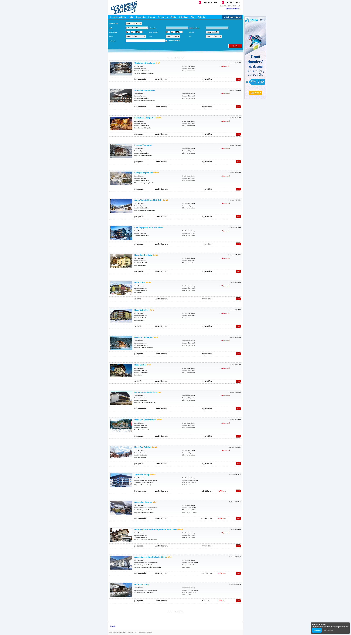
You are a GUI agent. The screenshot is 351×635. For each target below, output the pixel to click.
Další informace (328, 630)
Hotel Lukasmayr (142, 584)
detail (238, 79)
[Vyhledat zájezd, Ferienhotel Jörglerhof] (121, 123)
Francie (151, 17)
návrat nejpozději (153, 32)
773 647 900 (232, 2)
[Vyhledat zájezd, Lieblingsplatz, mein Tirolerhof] (121, 233)
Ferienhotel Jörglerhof (144, 118)
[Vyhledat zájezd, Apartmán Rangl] (121, 480)
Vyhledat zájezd (233, 17)
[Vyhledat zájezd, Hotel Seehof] (121, 370)
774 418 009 (209, 2)
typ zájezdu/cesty (113, 23)
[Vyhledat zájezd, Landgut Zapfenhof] (121, 178)
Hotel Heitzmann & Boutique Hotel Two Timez (155, 529)
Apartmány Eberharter (144, 90)
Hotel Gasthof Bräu (143, 255)
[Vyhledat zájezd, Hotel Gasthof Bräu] (121, 261)
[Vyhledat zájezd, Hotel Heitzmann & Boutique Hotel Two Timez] (121, 535)
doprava (111, 36)
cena (190, 36)
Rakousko (141, 17)
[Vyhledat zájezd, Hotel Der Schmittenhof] (121, 425)
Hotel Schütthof (141, 310)
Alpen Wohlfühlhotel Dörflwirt (148, 200)
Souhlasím (317, 630)
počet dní (191, 32)
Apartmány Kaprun (143, 502)
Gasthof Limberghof (143, 337)
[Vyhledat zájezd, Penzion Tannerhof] (121, 151)
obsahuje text (112, 41)
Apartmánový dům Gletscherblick (150, 557)
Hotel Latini (139, 282)
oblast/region (152, 28)
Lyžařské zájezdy (118, 17)
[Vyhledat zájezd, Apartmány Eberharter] (121, 96)
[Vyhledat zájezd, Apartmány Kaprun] (121, 508)
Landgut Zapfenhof (143, 173)
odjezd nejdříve (113, 32)
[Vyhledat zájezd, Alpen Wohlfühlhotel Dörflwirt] (121, 206)
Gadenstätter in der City (145, 392)
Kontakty (113, 626)
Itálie (131, 17)
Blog (193, 17)
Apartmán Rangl (141, 474)
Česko (173, 17)
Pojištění (202, 17)
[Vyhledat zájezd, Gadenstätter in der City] (121, 398)
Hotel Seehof (140, 365)
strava (150, 36)
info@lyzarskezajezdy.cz (233, 8)
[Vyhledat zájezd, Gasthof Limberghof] (121, 343)
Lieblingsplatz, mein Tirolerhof (148, 227)
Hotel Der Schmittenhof (145, 420)
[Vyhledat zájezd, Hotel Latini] (121, 288)
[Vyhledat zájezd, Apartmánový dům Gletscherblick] (121, 563)
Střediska (183, 17)
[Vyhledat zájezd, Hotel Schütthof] (121, 316)
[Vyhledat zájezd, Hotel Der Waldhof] (121, 453)
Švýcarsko (163, 17)
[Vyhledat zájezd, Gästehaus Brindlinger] (121, 68)
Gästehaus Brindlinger (144, 63)
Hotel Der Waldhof (142, 447)
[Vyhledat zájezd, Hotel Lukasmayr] (121, 590)
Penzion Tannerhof (143, 145)
